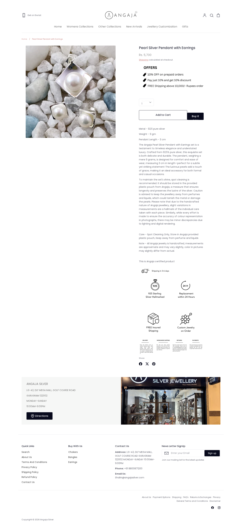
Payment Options (161, 497)
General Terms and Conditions (192, 501)
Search (26, 452)
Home (58, 26)
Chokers (73, 452)
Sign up (212, 453)
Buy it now (195, 117)
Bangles (72, 457)
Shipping (143, 59)
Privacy (216, 497)
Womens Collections (80, 26)
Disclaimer (215, 501)
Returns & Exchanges (200, 497)
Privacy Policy (29, 467)
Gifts (185, 26)
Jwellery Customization (162, 26)
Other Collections (109, 26)
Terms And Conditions (34, 462)
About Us (27, 457)
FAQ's (185, 497)
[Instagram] (219, 507)
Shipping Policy (30, 472)
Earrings (72, 462)
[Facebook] (212, 507)
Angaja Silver (47, 519)
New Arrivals (134, 26)
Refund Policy (29, 477)
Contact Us (28, 482)
